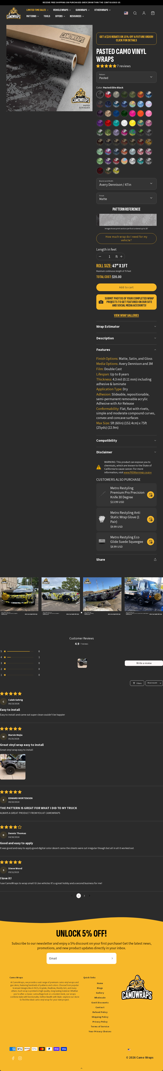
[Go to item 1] (82, 663)
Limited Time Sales (36, 10)
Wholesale (100, 997)
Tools (47, 16)
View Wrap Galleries (126, 315)
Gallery (100, 992)
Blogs (100, 988)
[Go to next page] (90, 896)
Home (100, 983)
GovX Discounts (100, 1002)
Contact (100, 1007)
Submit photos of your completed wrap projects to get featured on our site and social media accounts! (129, 302)
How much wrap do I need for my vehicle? (127, 238)
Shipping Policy (100, 1016)
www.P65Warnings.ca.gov (138, 472)
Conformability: (107, 408)
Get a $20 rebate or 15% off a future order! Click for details (126, 38)
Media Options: (107, 363)
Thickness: (104, 379)
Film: (100, 369)
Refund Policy (100, 1012)
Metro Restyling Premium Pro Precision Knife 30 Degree (127, 492)
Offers (59, 16)
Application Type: (109, 389)
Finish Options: (107, 358)
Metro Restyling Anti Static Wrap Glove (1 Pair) (125, 517)
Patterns (31, 16)
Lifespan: (103, 374)
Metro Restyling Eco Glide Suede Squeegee (126, 539)
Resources (75, 16)
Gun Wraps (81, 10)
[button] (135, 13)
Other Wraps (101, 10)
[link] (144, 13)
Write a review (144, 663)
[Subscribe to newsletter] (112, 958)
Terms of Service (100, 1026)
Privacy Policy (100, 1021)
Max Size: (103, 423)
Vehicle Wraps (60, 10)
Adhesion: (103, 394)
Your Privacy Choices (100, 1031)
